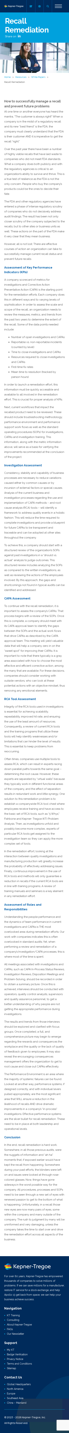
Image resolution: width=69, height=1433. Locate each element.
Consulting (13, 1320)
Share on (11, 36)
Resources (20, 77)
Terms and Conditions (19, 1363)
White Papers (38, 77)
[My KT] (30, 6)
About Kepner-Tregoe (19, 1324)
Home (7, 77)
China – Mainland (16, 1402)
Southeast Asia (15, 1398)
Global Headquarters (19, 1384)
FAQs (10, 1329)
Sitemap (11, 1368)
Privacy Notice (15, 1359)
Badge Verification (17, 1354)
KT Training (13, 1315)
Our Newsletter (15, 1333)
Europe (11, 1393)
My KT (10, 1349)
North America (15, 1389)
